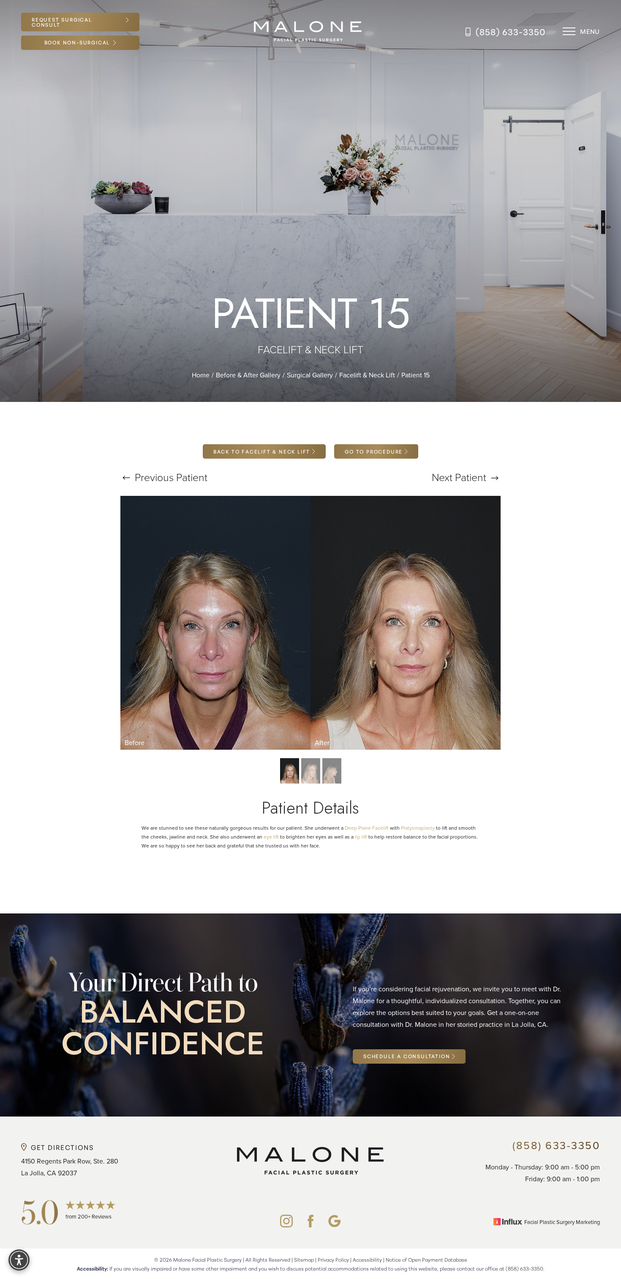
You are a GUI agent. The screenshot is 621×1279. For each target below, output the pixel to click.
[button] (569, 31)
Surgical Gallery (310, 375)
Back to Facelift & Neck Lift (261, 451)
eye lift (271, 836)
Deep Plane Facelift (367, 827)
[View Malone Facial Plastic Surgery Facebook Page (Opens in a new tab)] (310, 1221)
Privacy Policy (333, 1259)
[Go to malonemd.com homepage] (307, 31)
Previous (169, 477)
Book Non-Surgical (77, 42)
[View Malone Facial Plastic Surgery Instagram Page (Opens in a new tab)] (286, 1221)
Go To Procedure (374, 451)
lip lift (361, 836)
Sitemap (304, 1259)
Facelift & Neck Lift (367, 375)
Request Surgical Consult (62, 22)
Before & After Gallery (248, 375)
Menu (590, 31)
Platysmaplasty (418, 827)
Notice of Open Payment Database (426, 1259)
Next (459, 477)
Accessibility (367, 1259)
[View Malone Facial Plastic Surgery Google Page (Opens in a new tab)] (334, 1221)
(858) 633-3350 (511, 31)
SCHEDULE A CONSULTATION (406, 1055)
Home (201, 375)
